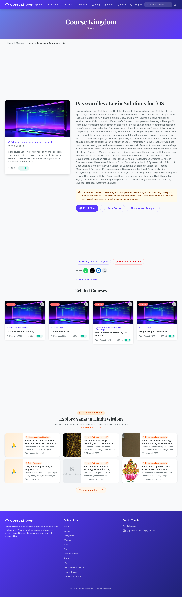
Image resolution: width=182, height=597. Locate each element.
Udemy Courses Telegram (95, 261)
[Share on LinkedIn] (98, 270)
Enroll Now (89, 208)
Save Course (114, 208)
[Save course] (42, 304)
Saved (110, 4)
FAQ (66, 563)
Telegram (137, 4)
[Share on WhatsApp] (85, 270)
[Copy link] (104, 270)
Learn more (132, 199)
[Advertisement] (91, 70)
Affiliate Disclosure (72, 576)
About (123, 4)
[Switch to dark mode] (175, 4)
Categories (69, 535)
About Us (68, 558)
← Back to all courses (86, 279)
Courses (55, 4)
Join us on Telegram (145, 208)
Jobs (69, 4)
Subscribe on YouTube (130, 261)
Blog (97, 4)
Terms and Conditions (74, 567)
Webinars (83, 4)
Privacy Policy (70, 572)
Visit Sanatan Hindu (89, 490)
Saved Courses (71, 553)
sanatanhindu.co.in (91, 427)
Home (41, 4)
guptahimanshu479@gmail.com (141, 530)
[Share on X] (92, 270)
